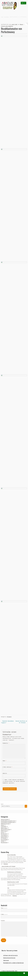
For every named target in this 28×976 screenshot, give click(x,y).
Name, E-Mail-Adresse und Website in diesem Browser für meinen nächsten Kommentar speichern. (14, 781)
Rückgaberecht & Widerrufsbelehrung (13, 962)
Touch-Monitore (4, 835)
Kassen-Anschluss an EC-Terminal (21, 721)
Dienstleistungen (4, 842)
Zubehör (2, 841)
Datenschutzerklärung (9, 957)
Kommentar (6, 743)
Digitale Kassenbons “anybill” (7, 721)
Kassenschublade (4, 839)
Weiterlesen (6, 863)
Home (2, 16)
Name (4, 760)
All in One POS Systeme (5, 829)
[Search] (26, 806)
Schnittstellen (3, 826)
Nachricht (3, 920)
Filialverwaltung (4, 828)
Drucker (2, 832)
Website (5, 773)
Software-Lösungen (4, 819)
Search (2, 804)
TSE (8, 888)
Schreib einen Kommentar (7, 26)
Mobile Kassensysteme (5, 823)
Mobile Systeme (4, 830)
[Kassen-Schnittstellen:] (3, 857)
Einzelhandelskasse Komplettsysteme (8, 820)
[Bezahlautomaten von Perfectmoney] (3, 874)
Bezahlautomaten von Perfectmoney (14, 872)
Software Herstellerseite (10, 955)
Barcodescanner (4, 833)
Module (2, 825)
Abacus (21, 24)
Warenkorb (21, 973)
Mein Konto (4, 974)
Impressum (6, 960)
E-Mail (4, 914)
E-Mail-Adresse (7, 767)
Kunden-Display (4, 836)
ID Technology (3, 838)
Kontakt (3, 940)
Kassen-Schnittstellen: (11, 854)
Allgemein (6, 16)
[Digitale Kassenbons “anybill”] (3, 884)
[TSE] (3, 890)
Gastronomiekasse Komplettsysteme (8, 822)
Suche (14, 974)
